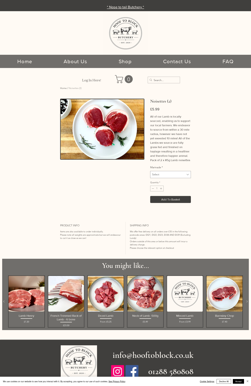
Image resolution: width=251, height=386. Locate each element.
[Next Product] (247, 301)
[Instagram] (117, 371)
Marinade (156, 167)
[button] (125, 79)
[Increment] (161, 188)
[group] (125, 301)
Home (63, 88)
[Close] (247, 381)
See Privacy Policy (117, 381)
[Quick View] (26, 294)
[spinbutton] (157, 188)
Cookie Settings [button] (207, 381)
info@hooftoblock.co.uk (153, 355)
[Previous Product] (4, 301)
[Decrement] (153, 188)
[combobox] (170, 174)
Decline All (224, 381)
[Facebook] (132, 371)
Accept (238, 381)
